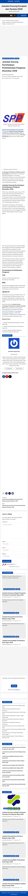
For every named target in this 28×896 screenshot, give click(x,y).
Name (4, 541)
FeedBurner (17, 689)
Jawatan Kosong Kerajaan (8, 58)
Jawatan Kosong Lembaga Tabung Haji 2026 (13, 765)
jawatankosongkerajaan (8, 74)
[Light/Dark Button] (11, 15)
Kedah (17, 612)
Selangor (18, 589)
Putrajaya (17, 58)
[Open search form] (14, 15)
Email (4, 547)
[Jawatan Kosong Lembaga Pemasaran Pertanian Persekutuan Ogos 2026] (14, 583)
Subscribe (23, 15)
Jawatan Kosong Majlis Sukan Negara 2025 (12, 768)
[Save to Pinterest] (6, 376)
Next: (13, 505)
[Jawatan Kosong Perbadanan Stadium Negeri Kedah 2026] (14, 874)
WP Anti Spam (16, 566)
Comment (5, 522)
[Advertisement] (14, 42)
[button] (3, 493)
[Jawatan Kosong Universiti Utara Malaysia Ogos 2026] (14, 607)
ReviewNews (24, 892)
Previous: (12, 499)
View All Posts (19, 368)
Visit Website (9, 368)
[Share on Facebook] (3, 376)
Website (4, 553)
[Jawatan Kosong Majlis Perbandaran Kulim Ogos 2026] (14, 631)
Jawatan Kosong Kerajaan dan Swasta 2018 (12, 129)
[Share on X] (10, 376)
